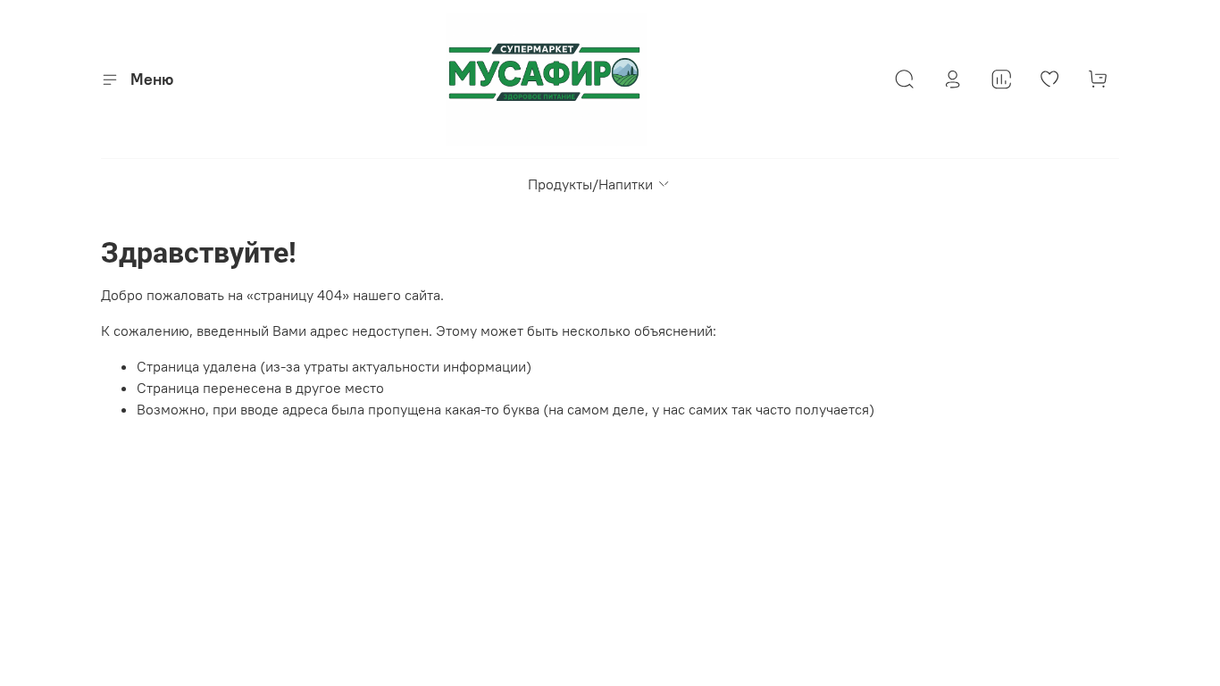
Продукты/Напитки (590, 184)
